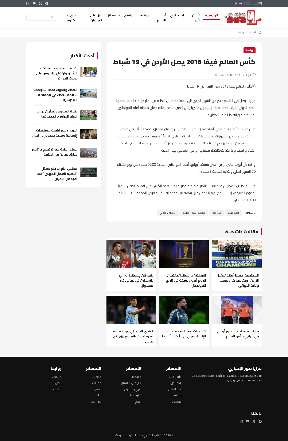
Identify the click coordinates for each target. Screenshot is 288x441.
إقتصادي (177, 15)
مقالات (96, 383)
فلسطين (113, 15)
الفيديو (97, 389)
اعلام (138, 401)
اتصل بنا (56, 383)
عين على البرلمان (96, 17)
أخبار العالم (161, 17)
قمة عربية (233, 212)
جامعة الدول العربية (194, 212)
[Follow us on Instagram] (27, 3)
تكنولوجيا (135, 395)
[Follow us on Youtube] (34, 3)
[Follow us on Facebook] (46, 3)
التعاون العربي (167, 212)
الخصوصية (54, 389)
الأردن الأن (196, 17)
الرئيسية (211, 15)
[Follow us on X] (40, 3)
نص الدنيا (95, 401)
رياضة (144, 15)
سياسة (216, 212)
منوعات (96, 376)
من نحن (56, 376)
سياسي (130, 15)
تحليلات (97, 395)
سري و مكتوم (72, 17)
